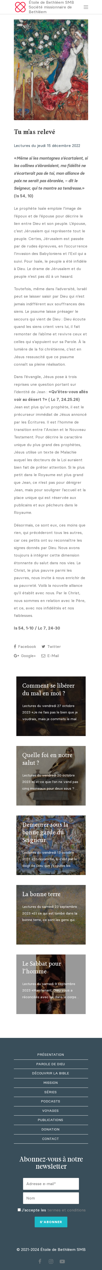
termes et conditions (66, 1210)
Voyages (50, 1111)
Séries (50, 1092)
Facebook (26, 646)
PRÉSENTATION (50, 1055)
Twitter (53, 646)
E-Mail (52, 655)
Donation (50, 1129)
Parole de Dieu (50, 1064)
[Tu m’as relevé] (51, 69)
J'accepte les (54, 1210)
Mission (50, 1083)
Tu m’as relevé (34, 132)
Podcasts (50, 1101)
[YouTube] (62, 1262)
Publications (50, 1120)
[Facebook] (40, 1262)
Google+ (28, 655)
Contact (50, 1139)
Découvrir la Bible (50, 1073)
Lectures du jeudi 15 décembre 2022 (47, 145)
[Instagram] (51, 1262)
